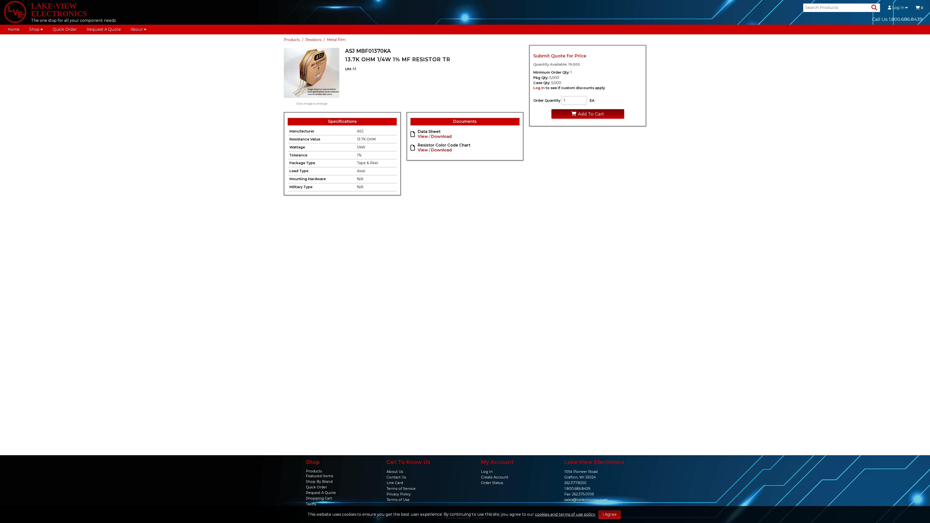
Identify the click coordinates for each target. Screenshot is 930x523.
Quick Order (65, 29)
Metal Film (336, 40)
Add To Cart (591, 114)
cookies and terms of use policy (565, 514)
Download (441, 136)
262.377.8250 (575, 483)
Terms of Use (398, 500)
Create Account (494, 477)
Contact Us (396, 477)
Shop (34, 29)
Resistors (313, 40)
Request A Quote (104, 29)
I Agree (610, 514)
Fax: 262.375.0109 (579, 494)
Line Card (395, 483)
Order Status (492, 483)
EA (592, 100)
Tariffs (311, 504)
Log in (539, 88)
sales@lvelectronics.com (586, 500)
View (423, 136)
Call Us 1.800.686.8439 (897, 19)
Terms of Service (401, 488)
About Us (395, 471)
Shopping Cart (319, 498)
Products (292, 40)
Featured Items (319, 476)
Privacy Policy (399, 494)
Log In (898, 8)
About (137, 29)
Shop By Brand (319, 481)
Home (14, 29)
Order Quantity (546, 100)
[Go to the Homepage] (15, 12)
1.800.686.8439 (577, 488)
